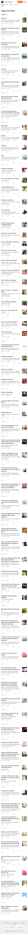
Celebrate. (3, 312)
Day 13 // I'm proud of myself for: (10, 270)
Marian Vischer (10, 23)
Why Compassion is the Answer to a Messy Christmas (10, 728)
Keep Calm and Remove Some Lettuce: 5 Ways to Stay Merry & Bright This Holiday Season (10, 754)
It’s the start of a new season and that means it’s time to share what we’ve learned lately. (10, 657)
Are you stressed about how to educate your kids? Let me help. (10, 842)
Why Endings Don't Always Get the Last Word (10, 55)
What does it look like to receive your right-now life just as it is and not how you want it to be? (10, 490)
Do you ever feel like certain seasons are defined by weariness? (10, 506)
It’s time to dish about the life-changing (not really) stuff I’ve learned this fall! (10, 573)
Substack (7, 931)
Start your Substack (10, 927)
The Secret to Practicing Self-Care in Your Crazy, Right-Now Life (9, 502)
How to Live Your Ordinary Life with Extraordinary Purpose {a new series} (9, 543)
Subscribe (20, 2)
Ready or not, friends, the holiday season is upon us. (10, 588)
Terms (19, 923)
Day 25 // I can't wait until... (9, 233)
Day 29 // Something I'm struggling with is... (8, 223)
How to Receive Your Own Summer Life (8, 871)
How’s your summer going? (7, 874)
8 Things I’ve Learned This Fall (9, 742)
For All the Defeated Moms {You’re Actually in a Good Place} (10, 668)
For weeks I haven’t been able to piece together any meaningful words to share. (10, 381)
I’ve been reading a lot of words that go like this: (10, 415)
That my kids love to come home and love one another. (9, 252)
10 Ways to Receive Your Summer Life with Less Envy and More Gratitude (10, 638)
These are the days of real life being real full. (10, 334)
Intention (3, 145)
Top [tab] (7, 14)
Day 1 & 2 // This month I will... (9, 310)
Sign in (25, 2)
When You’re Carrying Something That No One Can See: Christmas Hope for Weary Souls (10, 441)
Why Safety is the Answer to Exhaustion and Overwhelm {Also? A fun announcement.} (9, 684)
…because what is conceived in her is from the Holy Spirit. (9, 445)
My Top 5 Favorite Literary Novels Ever (10, 857)
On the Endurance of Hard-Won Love (10, 82)
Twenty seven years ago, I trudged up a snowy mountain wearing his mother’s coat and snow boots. (10, 86)
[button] (2, 4)
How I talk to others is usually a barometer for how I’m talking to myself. (10, 732)
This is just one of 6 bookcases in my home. (9, 282)
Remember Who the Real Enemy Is (10, 609)
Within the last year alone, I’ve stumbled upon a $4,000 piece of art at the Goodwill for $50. (10, 128)
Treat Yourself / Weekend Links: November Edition (10, 766)
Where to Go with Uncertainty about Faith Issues (9, 97)
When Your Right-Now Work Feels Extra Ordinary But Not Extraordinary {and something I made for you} (10, 559)
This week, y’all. (4, 769)
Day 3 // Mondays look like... (9, 301)
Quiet (2, 155)
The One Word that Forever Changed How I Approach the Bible (9, 530)
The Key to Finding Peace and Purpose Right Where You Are (9, 454)
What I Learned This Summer (9, 832)
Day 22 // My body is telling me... (10, 242)
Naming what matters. (6, 226)
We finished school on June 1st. (8, 886)
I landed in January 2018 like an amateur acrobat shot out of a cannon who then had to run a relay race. (10, 547)
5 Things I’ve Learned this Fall (9, 571)
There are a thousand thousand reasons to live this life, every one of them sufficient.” (10, 702)
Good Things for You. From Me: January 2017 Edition (9, 714)
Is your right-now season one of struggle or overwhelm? (10, 457)
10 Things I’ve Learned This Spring (9, 654)
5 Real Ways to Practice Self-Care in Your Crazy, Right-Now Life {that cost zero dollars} (10, 485)
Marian (8, 49)
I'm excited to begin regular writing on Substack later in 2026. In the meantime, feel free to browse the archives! (10, 32)
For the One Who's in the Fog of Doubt (10, 401)
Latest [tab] (3, 14)
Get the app (20, 927)
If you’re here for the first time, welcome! (10, 518)
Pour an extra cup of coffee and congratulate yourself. (8, 717)
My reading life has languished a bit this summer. (10, 860)
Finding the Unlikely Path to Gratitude (9, 596)
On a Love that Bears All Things (10, 178)
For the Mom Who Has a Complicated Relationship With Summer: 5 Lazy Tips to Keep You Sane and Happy (10, 883)
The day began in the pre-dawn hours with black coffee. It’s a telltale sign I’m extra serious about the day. (10, 563)
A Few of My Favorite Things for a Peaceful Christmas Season (10, 585)
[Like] (2, 25)
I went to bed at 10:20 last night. (8, 781)
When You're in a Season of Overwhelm (9, 43)
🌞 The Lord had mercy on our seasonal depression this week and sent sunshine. (10, 372)
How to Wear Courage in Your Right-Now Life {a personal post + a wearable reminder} (10, 622)
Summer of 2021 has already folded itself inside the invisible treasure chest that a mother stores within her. (10, 189)
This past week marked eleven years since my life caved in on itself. (9, 71)
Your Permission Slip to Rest (9, 322)
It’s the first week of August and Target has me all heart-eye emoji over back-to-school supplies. (10, 846)
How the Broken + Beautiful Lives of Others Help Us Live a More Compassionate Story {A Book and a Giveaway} (10, 805)
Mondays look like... (5, 303)
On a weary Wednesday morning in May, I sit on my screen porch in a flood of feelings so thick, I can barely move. (10, 58)
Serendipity (4, 125)
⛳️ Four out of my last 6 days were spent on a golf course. (10, 202)
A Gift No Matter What (7, 187)
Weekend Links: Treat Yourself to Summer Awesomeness (10, 894)
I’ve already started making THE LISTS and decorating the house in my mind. (10, 758)
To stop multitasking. (6, 243)
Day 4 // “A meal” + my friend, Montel (9, 291)
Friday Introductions (7, 392)
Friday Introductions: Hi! (6, 394)
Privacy (15, 923)
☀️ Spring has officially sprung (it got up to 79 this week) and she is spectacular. (10, 359)
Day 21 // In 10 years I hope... (9, 250)
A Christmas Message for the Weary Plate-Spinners (9, 426)
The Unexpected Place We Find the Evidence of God (10, 345)
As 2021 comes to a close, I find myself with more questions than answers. (10, 115)
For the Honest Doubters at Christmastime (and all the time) (10, 112)
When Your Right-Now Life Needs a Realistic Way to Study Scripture (10, 515)
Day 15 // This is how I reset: (9, 260)
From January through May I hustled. (9, 822)
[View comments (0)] (8, 51)
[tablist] (4, 14)
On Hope (3, 69)
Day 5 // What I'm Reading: (8, 280)
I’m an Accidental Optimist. (7, 599)
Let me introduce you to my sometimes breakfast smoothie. (10, 294)
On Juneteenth (5, 210)
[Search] (25, 14)
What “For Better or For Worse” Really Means (9, 907)
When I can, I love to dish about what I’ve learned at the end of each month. (10, 834)
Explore (3, 135)
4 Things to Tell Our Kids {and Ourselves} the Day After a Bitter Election (10, 777)
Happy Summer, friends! (6, 896)
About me (4, 18)
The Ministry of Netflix (7, 791)
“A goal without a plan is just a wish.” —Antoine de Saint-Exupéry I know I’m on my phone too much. (10, 148)
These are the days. (6, 332)
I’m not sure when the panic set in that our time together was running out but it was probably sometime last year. (10, 793)
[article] (14, 21)
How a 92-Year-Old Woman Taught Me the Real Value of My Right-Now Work (10, 818)
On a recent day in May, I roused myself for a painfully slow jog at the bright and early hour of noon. (10, 47)
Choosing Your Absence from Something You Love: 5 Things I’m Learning (10, 469)
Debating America (6, 412)
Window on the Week (7, 168)
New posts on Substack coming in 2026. (10, 29)
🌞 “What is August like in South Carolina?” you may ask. (8, 171)
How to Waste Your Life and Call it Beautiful (10, 699)
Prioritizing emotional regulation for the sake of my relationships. (10, 272)
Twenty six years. (5, 180)
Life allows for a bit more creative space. (10, 235)
